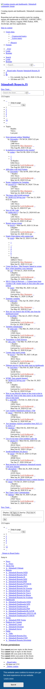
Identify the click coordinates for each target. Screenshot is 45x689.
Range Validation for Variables (17, 182)
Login (8, 59)
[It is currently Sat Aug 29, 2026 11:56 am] (6, 75)
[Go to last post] (33, 146)
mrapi (10, 413)
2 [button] (6, 110)
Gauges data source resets (15, 352)
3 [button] (6, 112)
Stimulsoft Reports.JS (14, 84)
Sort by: (23, 513)
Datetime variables (13, 299)
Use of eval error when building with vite (21, 439)
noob (12, 238)
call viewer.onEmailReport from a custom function (25, 480)
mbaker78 (14, 441)
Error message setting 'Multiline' (18, 137)
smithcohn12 (13, 212)
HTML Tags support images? (17, 378)
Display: (6, 513)
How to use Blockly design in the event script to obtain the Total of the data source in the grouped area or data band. (24, 395)
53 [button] (7, 120)
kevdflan (13, 316)
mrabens (11, 428)
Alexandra (14, 139)
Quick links (10, 32)
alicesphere (12, 469)
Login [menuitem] (8, 51)
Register (9, 62)
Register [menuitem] (9, 53)
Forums (9, 45)
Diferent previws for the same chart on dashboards (25, 365)
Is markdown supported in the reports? (20, 150)
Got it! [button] (13, 685)
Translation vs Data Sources (16, 340)
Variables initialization (14, 327)
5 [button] (6, 116)
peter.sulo (13, 301)
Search (8, 57)
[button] (6, 101)
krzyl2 (12, 225)
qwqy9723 (12, 184)
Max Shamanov (26, 146)
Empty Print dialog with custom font (19, 236)
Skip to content (6, 28)
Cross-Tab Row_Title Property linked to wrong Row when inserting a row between (24, 267)
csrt (11, 271)
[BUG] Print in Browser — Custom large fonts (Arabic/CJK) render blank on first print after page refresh (25, 283)
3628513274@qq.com (16, 197)
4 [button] (6, 114)
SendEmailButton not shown (17, 452)
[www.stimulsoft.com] (22, 5)
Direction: (7, 515)
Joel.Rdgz (14, 368)
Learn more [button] (9, 679)
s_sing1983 (12, 400)
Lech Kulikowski (26, 165)
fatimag (11, 495)
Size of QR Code (12, 210)
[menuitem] (19, 36)
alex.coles (12, 342)
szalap (12, 152)
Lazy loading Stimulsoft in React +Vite (20, 411)
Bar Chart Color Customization (17, 492)
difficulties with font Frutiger (16, 169)
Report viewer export (14, 223)
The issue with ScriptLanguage (17, 195)
